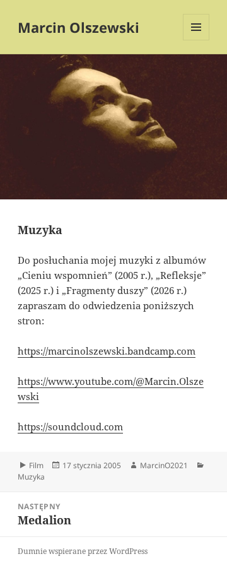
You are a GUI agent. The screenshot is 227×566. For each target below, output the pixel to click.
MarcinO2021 (164, 465)
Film (36, 465)
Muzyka (31, 476)
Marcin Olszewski (78, 27)
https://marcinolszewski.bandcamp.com (106, 351)
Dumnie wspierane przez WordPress (83, 551)
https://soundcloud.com (70, 426)
